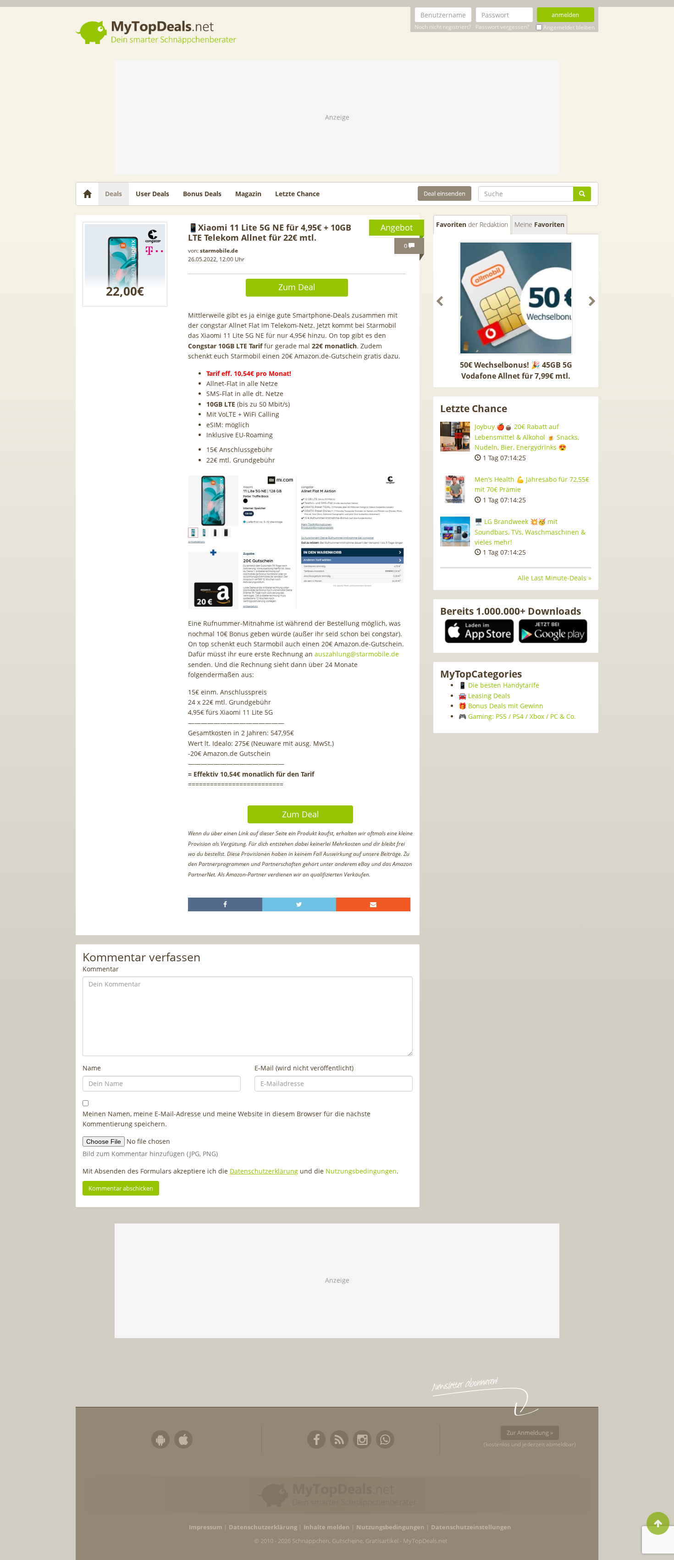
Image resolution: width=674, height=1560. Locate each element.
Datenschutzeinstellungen (471, 1527)
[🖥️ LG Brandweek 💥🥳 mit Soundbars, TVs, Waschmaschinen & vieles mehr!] (455, 531)
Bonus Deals (202, 193)
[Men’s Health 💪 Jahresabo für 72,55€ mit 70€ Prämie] (455, 489)
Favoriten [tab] (472, 224)
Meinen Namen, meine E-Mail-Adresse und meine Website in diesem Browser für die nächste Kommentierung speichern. (226, 1118)
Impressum (205, 1527)
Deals (113, 193)
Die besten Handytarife (503, 685)
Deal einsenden (444, 193)
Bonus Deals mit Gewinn (505, 705)
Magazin (248, 193)
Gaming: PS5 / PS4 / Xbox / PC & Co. (522, 716)
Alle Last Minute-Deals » (554, 577)
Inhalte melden (327, 1527)
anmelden (565, 15)
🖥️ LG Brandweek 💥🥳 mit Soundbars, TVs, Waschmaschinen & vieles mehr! (530, 531)
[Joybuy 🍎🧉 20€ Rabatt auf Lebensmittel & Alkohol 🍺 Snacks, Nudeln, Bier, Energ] (455, 437)
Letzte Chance (297, 193)
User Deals (152, 193)
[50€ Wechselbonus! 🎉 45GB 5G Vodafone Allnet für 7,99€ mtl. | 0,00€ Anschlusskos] (516, 298)
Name (92, 1068)
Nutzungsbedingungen (361, 1171)
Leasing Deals (489, 695)
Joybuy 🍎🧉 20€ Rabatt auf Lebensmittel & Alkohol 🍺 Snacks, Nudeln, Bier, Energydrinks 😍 (527, 437)
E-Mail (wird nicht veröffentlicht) (304, 1068)
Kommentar (101, 969)
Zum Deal (296, 286)
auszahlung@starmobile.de (357, 654)
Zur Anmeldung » (530, 1432)
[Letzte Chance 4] (125, 264)
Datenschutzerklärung (264, 1171)
